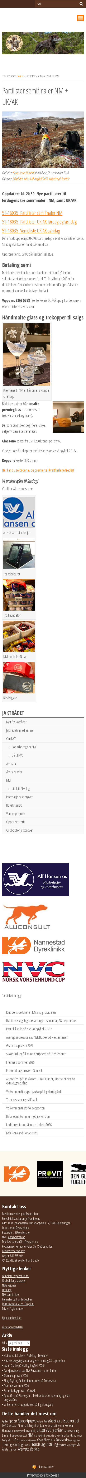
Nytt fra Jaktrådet (16, 721)
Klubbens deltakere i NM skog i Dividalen (31, 1012)
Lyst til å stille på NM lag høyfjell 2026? (29, 1028)
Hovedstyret (19, 1431)
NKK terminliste (10, 1294)
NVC (10, 1440)
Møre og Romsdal (19, 1435)
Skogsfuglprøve (73, 1440)
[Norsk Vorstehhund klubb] (43, 44)
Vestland (62, 1445)
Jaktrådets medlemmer (20, 730)
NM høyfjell (39, 1435)
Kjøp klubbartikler (12, 1317)
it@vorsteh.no (22, 1232)
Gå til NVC (17, 755)
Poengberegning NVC (24, 746)
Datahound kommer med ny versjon (28, 1116)
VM (78, 1444)
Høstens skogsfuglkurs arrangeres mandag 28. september (41, 1020)
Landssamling (71, 1430)
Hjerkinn (59, 1425)
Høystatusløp (14, 805)
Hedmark (49, 1425)
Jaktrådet (18, 178)
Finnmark (23, 1425)
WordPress (46, 1467)
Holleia (68, 1425)
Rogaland (61, 1439)
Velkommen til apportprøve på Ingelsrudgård (33, 1091)
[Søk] (81, 4)
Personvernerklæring (13, 1251)
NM (26, 178)
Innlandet (29, 1430)
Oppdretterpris (15, 821)
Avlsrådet (50, 1421)
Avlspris (40, 1421)
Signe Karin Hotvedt (23, 172)
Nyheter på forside (59, 178)
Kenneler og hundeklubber (17, 1299)
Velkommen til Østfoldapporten (25, 1107)
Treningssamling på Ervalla (22, 1099)
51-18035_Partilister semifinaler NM (32, 212)
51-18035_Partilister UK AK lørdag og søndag (39, 221)
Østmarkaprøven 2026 (19, 1045)
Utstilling (6, 1290)
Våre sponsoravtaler (12, 1327)
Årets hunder (14, 771)
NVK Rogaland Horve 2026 (21, 1132)
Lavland (6, 1435)
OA (14, 1439)
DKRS (5, 1425)
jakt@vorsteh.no (16, 1237)
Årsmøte (23, 1449)
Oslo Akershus (46, 1439)
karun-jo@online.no (29, 1218)
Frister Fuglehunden (13, 1308)
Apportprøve (27, 1420)
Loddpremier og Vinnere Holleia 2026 (29, 1124)
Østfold (34, 1449)
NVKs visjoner (9, 1285)
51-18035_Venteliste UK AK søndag (31, 230)
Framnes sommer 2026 (20, 1062)
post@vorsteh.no (30, 1213)
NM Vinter (61, 1435)
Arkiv (4, 1342)
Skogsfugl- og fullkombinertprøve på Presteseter (36, 1053)
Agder (5, 1421)
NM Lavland (51, 1435)
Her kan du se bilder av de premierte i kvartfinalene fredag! (38, 470)
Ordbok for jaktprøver (19, 830)
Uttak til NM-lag (20, 788)
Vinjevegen (71, 1445)
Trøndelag (37, 1444)
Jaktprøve (43, 1429)
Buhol (60, 1421)
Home (20, 76)
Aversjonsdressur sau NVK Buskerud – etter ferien (37, 1037)
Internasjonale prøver (19, 796)
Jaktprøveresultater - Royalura (18, 1304)
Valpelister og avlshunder (15, 1276)
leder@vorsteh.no (19, 1227)
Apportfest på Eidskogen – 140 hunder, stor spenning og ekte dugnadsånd (40, 1081)
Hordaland (8, 1430)
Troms (26, 1445)
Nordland (71, 1435)
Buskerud (71, 1420)
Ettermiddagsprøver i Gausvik (24, 1070)
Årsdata (11, 763)
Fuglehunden (36, 1425)
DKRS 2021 (13, 1426)
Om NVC (11, 738)
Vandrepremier (15, 813)
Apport (13, 1420)
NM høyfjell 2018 (38, 178)
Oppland (33, 1440)
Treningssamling (12, 1444)
